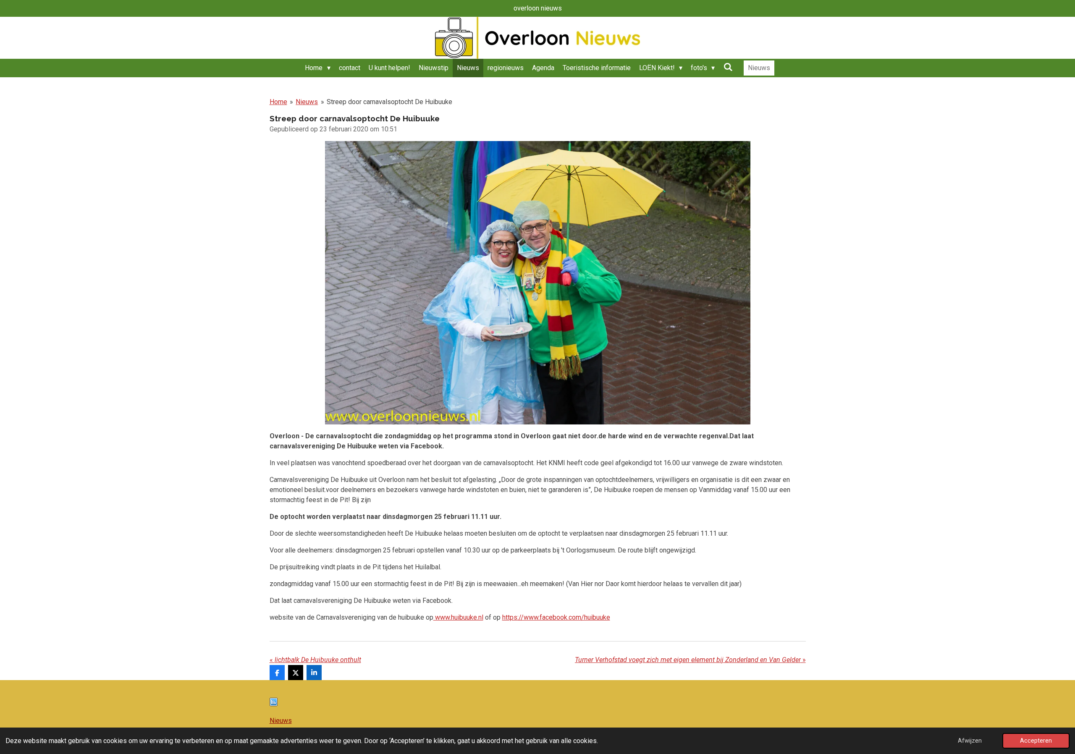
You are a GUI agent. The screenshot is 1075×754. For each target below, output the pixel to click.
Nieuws (307, 102)
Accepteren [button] (1036, 740)
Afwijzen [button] (970, 740)
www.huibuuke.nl (458, 617)
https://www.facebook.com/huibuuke (556, 617)
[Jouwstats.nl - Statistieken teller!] (274, 704)
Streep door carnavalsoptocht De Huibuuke (389, 102)
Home (278, 102)
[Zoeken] (728, 67)
